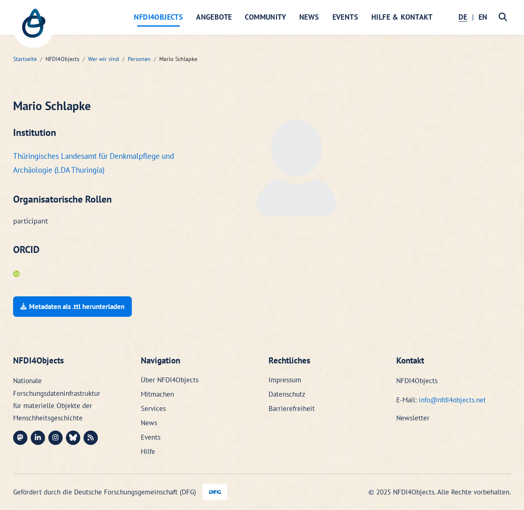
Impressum (285, 379)
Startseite (25, 59)
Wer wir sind (103, 59)
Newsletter (412, 417)
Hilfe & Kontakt (401, 17)
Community (265, 17)
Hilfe (148, 451)
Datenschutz (287, 394)
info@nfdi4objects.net (452, 399)
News (309, 17)
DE (462, 17)
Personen (139, 59)
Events (345, 17)
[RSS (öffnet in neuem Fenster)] (91, 438)
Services (153, 408)
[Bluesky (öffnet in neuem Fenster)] (73, 438)
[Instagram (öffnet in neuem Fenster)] (55, 438)
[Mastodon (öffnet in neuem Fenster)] (20, 438)
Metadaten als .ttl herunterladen (76, 306)
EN (483, 17)
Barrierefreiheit (292, 408)
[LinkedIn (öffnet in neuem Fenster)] (38, 438)
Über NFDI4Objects (170, 379)
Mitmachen (157, 394)
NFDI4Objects (158, 17)
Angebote (214, 17)
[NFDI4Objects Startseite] (33, 27)
